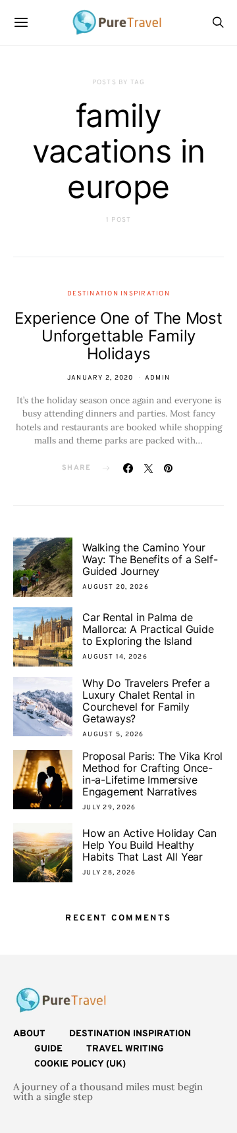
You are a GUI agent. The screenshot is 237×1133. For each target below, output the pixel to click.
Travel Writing (125, 1049)
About (29, 1034)
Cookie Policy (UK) (80, 1064)
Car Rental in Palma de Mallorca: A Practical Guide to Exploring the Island (148, 629)
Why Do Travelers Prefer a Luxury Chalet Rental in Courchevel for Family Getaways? (146, 700)
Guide (48, 1049)
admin (157, 378)
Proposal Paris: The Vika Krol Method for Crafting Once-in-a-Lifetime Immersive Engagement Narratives (152, 773)
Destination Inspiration (118, 294)
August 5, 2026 (113, 734)
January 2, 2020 (100, 378)
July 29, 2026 (109, 807)
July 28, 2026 (109, 873)
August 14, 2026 (114, 657)
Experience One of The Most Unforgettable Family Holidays (118, 336)
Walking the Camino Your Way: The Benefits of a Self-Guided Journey (149, 559)
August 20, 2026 (115, 587)
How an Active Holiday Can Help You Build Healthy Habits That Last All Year (149, 844)
